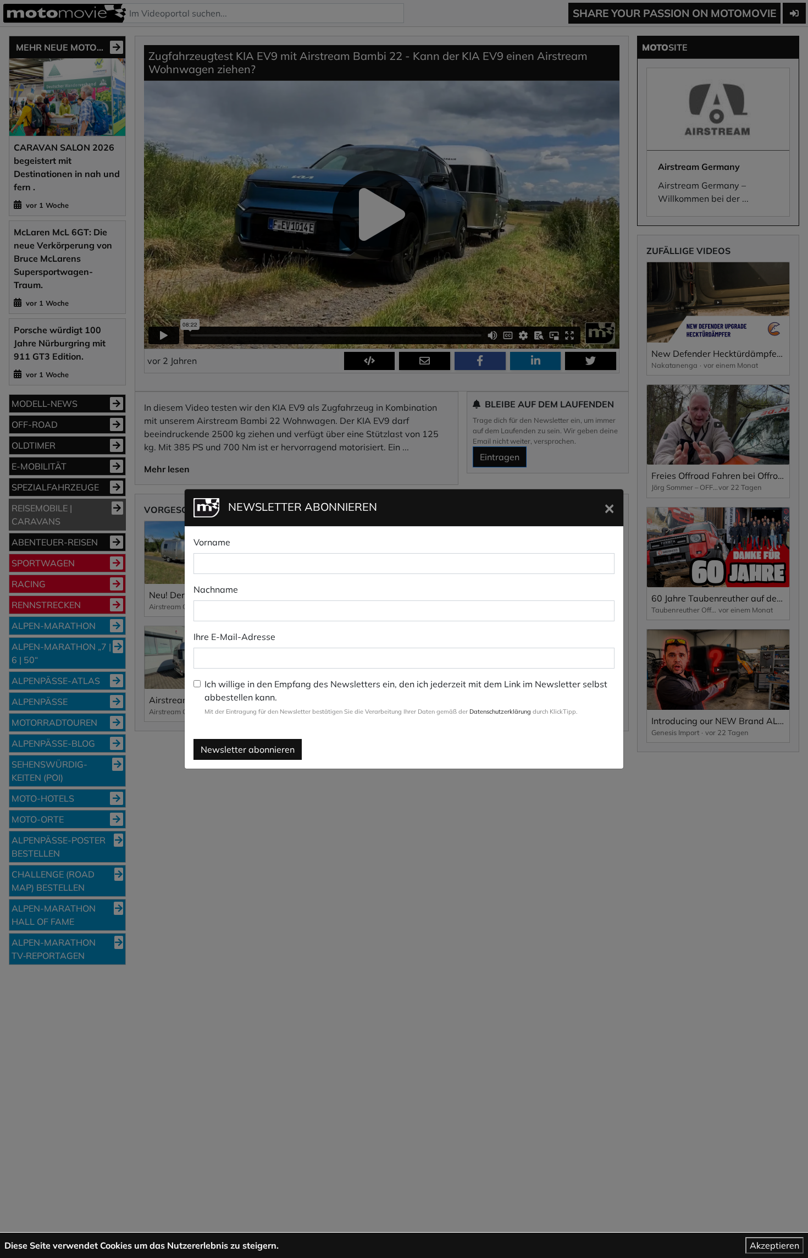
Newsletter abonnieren (248, 749)
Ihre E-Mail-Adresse (234, 636)
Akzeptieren (774, 1245)
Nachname (215, 589)
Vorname (211, 542)
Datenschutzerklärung (500, 711)
